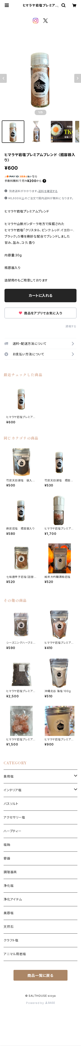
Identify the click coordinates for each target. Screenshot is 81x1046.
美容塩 (9, 913)
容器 (7, 858)
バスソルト (11, 804)
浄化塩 (9, 885)
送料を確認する (48, 191)
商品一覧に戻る (40, 975)
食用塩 (9, 776)
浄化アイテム (13, 899)
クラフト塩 (11, 940)
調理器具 (10, 872)
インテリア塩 (13, 790)
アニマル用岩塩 (15, 954)
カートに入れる (40, 295)
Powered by (35, 1003)
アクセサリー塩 (14, 817)
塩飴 (7, 845)
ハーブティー (13, 831)
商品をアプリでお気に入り (42, 313)
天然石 (9, 926)
